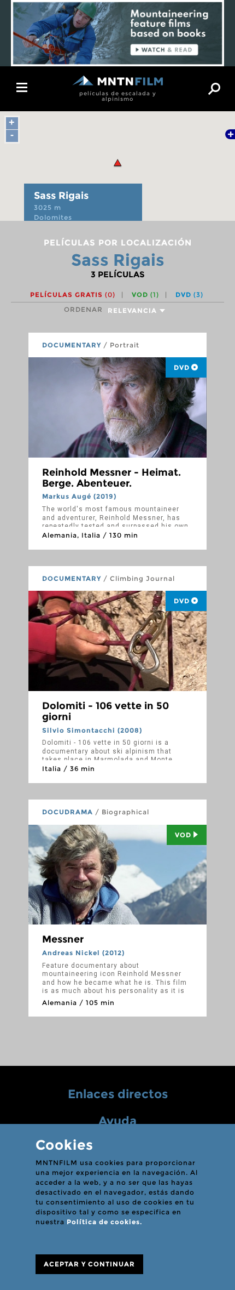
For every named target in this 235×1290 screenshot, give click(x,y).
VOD (145, 294)
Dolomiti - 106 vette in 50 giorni (105, 711)
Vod (183, 835)
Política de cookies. (104, 1222)
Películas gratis (72, 294)
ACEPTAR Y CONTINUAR (89, 1264)
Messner (63, 939)
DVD (189, 294)
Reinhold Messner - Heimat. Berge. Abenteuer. (111, 477)
